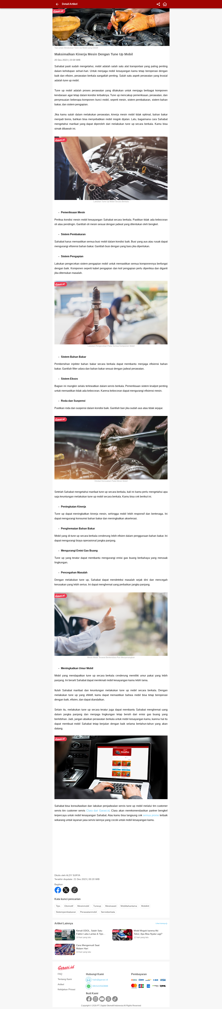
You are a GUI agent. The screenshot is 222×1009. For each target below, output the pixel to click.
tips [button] (58, 906)
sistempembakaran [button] (66, 912)
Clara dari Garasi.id (98, 810)
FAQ (60, 974)
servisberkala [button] (108, 912)
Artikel (61, 984)
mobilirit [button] (145, 906)
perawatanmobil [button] (88, 912)
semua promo (151, 815)
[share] (158, 4)
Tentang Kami (65, 979)
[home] (164, 4)
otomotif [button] (68, 906)
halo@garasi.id (100, 979)
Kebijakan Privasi (66, 989)
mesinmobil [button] (83, 906)
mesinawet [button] (110, 906)
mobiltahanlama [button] (129, 906)
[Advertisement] (111, 851)
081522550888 (100, 986)
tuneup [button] (97, 906)
